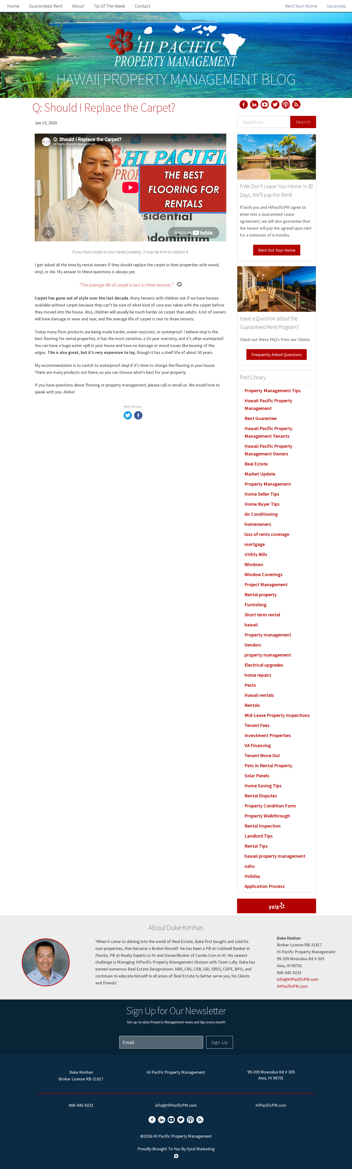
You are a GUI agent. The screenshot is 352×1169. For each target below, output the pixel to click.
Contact (142, 6)
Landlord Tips (258, 836)
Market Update (259, 474)
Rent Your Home (301, 6)
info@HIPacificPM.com (297, 979)
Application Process (264, 886)
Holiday (252, 876)
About (78, 6)
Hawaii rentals (259, 695)
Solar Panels (256, 775)
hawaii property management (274, 856)
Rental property (260, 594)
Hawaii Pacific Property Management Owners (268, 450)
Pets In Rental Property (268, 765)
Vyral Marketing (201, 1149)
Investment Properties (267, 735)
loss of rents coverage (266, 534)
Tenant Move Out (262, 755)
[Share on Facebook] (138, 418)
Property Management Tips (272, 390)
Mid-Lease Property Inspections (277, 715)
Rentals (252, 705)
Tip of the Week (109, 6)
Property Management (267, 484)
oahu (249, 866)
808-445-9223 (81, 1105)
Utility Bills (255, 554)
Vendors (252, 645)
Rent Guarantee (260, 418)
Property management (267, 635)
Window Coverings (263, 574)
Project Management (266, 584)
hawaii (251, 625)
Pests (250, 685)
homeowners (257, 524)
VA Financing (257, 745)
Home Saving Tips (263, 786)
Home (13, 6)
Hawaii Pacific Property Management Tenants (268, 432)
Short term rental (262, 615)
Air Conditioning (261, 514)
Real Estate (256, 464)
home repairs (257, 675)
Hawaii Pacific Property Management (268, 404)
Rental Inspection (262, 826)
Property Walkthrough (267, 816)
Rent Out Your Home (276, 250)
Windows (253, 564)
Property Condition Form (270, 806)
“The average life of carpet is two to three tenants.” (126, 285)
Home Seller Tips (261, 494)
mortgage (254, 544)
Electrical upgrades (263, 665)
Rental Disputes (260, 796)
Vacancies (336, 6)
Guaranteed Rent (45, 6)
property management (267, 655)
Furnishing (255, 604)
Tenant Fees (257, 725)
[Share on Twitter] (128, 418)
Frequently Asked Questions (276, 354)
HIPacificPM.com (292, 986)
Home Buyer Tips (262, 504)
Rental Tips (256, 846)
